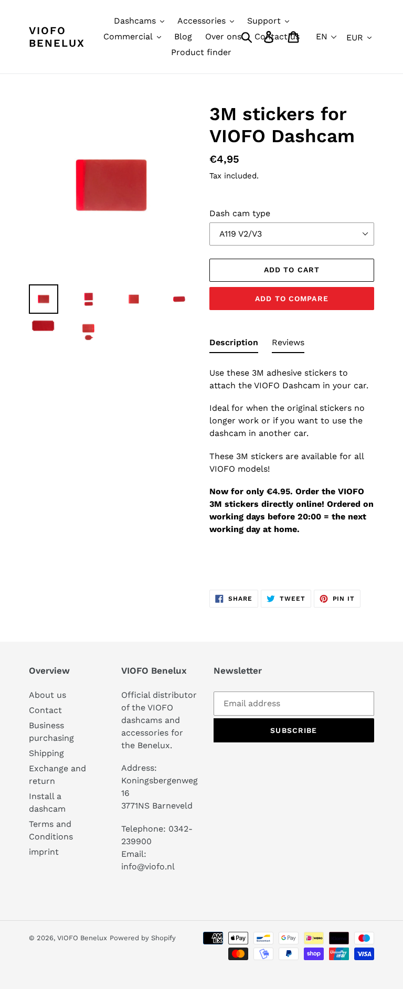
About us (47, 695)
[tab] (233, 344)
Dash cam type (239, 213)
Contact (45, 710)
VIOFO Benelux (82, 938)
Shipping (46, 753)
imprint (44, 852)
